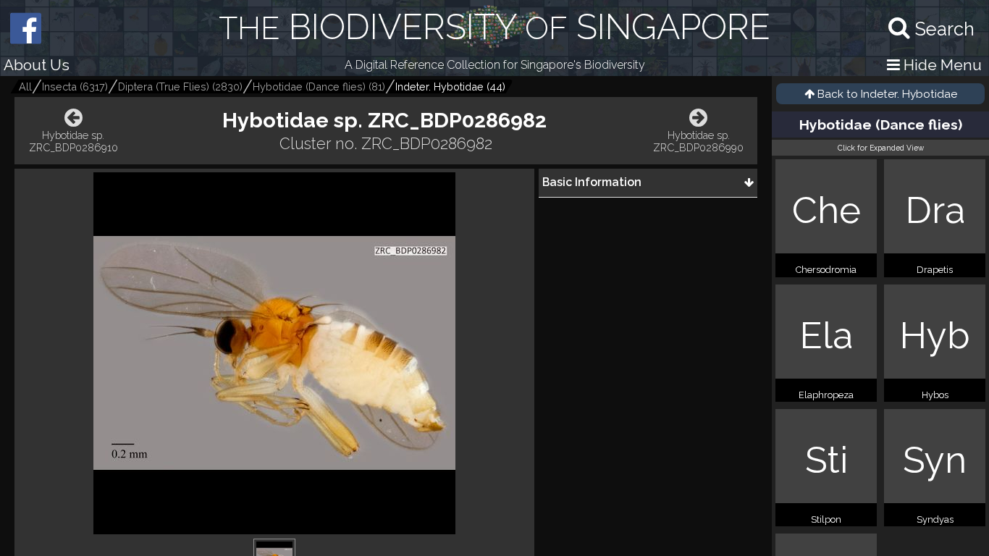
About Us (37, 65)
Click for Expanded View (881, 147)
